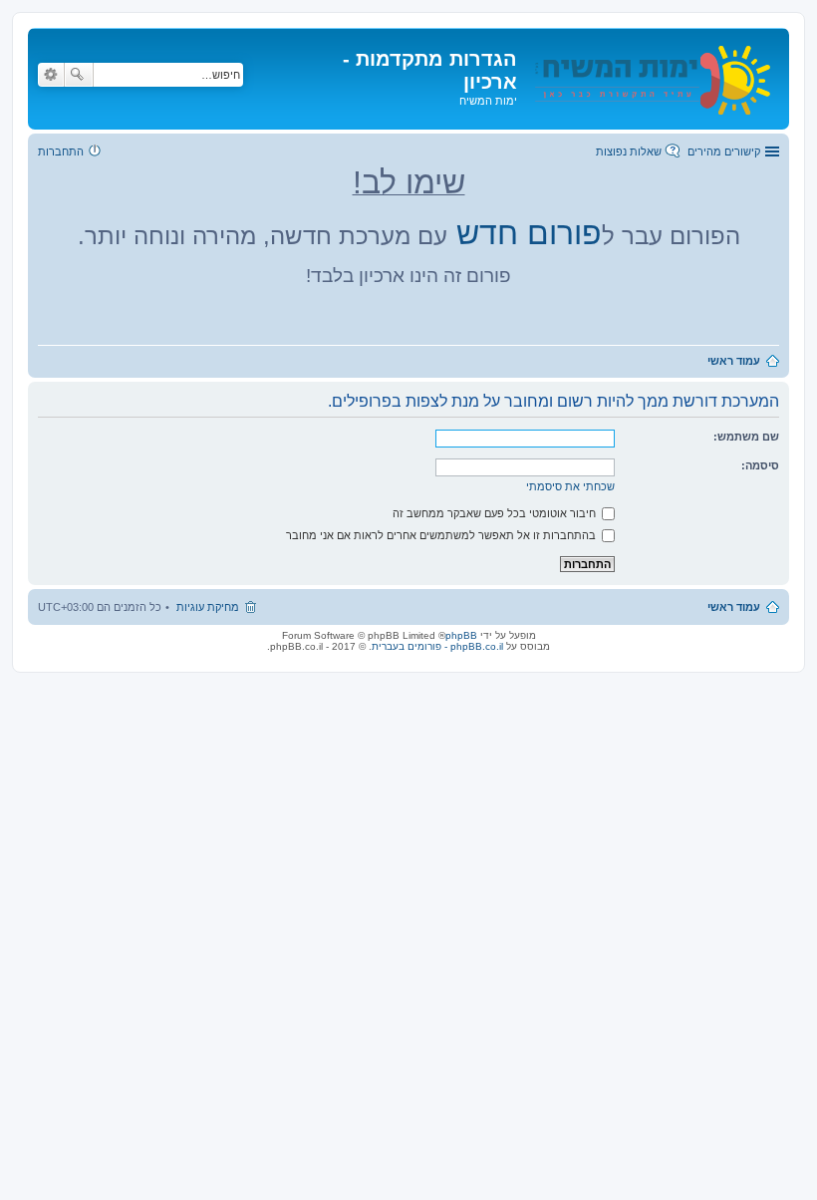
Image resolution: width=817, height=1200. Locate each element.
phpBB (461, 635)
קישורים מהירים (723, 151)
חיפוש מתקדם (51, 75)
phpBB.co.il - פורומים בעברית (437, 646)
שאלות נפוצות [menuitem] (629, 151)
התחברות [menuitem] (61, 151)
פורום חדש (529, 233)
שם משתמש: (746, 437)
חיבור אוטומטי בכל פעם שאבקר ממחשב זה (496, 513)
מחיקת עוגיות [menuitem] (207, 607)
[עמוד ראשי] (650, 76)
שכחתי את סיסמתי (570, 486)
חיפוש (79, 75)
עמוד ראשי (733, 607)
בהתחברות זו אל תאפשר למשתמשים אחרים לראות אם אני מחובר (442, 535)
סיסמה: (760, 465)
